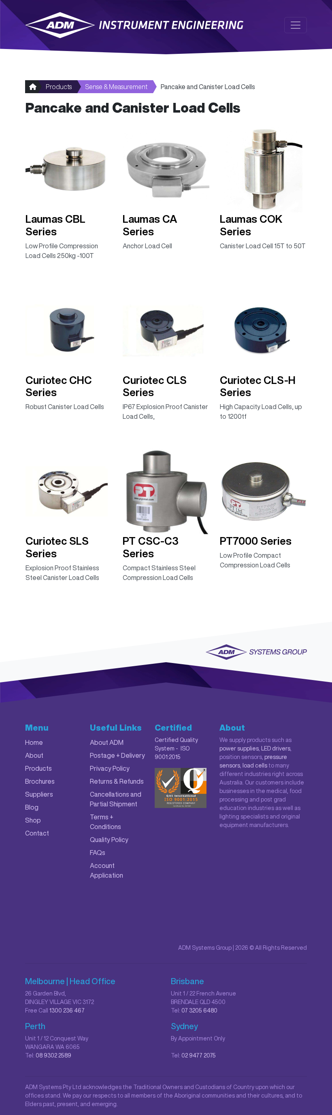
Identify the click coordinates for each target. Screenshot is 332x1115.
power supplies (239, 748)
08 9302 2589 (53, 1055)
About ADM (106, 742)
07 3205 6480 (199, 1010)
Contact (37, 833)
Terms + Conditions (105, 822)
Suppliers (39, 794)
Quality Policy (109, 839)
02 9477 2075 (198, 1055)
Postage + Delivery (117, 755)
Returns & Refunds (117, 781)
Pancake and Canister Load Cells (208, 86)
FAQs (97, 852)
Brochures (40, 781)
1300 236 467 (67, 1010)
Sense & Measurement (116, 86)
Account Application (106, 870)
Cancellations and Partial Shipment (115, 799)
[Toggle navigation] (295, 25)
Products (59, 86)
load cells (255, 765)
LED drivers (275, 748)
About (34, 755)
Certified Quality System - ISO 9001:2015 (176, 748)
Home (34, 742)
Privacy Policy (110, 768)
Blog (31, 807)
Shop (33, 820)
